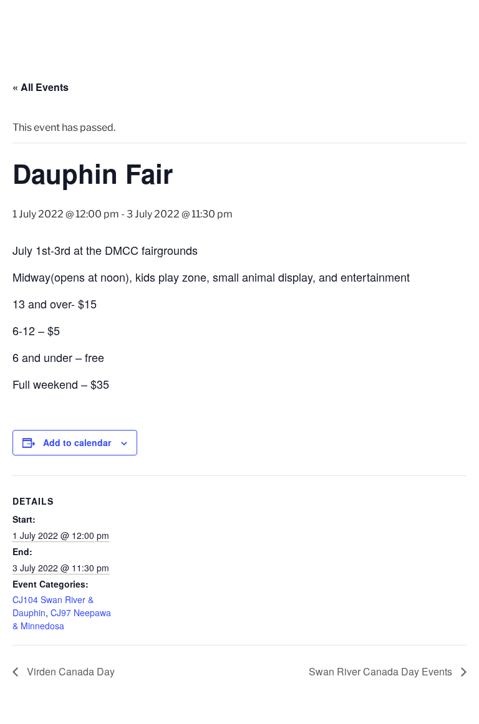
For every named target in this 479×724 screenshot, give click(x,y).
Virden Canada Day (69, 671)
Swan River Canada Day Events (382, 671)
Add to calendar (77, 442)
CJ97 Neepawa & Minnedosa (61, 619)
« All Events (40, 87)
